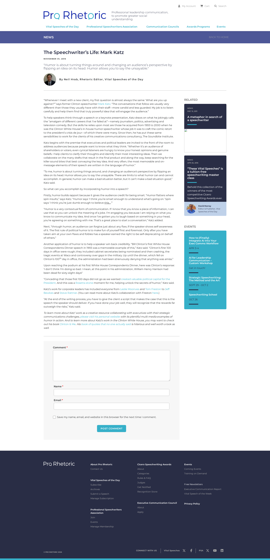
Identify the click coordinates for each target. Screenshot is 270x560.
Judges (141, 482)
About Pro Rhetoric (101, 464)
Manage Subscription (102, 498)
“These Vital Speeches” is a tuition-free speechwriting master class (205, 173)
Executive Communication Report (202, 489)
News (49, 37)
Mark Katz (104, 103)
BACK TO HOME (219, 37)
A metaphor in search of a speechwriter (204, 118)
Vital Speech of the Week (198, 493)
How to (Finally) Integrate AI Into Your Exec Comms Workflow (204, 240)
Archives (95, 489)
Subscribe (95, 484)
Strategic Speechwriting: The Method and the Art (205, 279)
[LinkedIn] (222, 551)
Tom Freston (153, 289)
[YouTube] (214, 551)
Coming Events (192, 469)
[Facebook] (191, 551)
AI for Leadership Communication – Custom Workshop (201, 260)
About (140, 469)
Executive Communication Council (157, 502)
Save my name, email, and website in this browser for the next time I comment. (106, 417)
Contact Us (96, 469)
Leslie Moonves (129, 289)
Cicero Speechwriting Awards (154, 464)
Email (58, 400)
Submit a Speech (99, 493)
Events (94, 522)
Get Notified (144, 487)
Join (92, 517)
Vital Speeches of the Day (105, 480)
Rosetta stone (84, 282)
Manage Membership (102, 526)
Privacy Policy (192, 503)
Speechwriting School (203, 294)
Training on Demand (195, 473)
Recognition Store (147, 491)
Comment (60, 347)
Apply (140, 512)
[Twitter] (184, 551)
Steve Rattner (68, 292)
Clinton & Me (68, 324)
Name (58, 386)
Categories (143, 473)
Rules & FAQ (144, 478)
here (155, 292)
